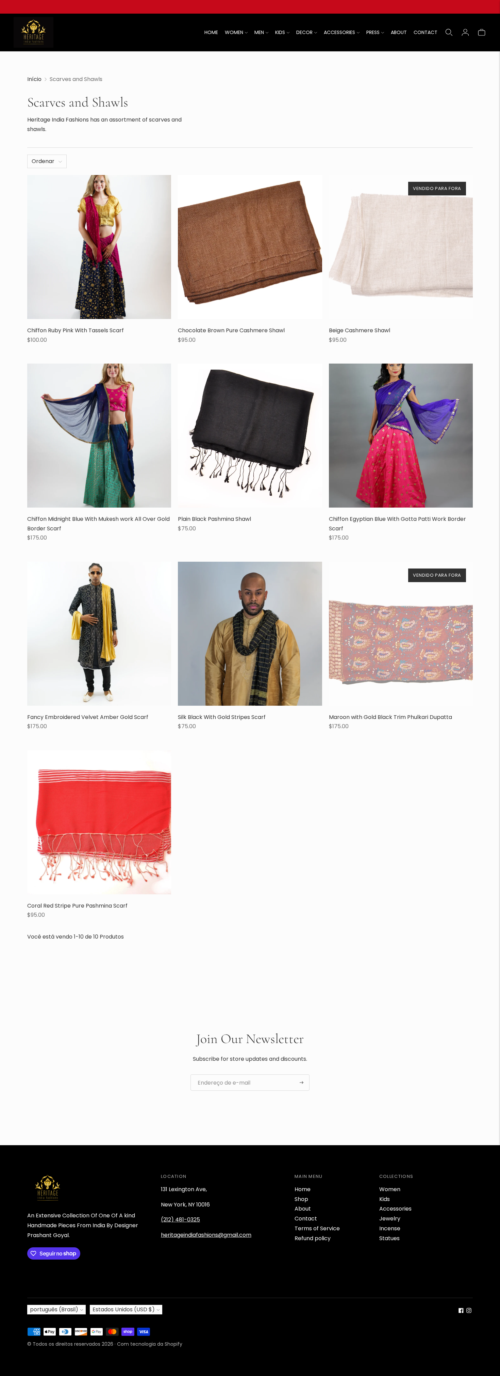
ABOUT (399, 32)
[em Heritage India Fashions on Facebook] (461, 1311)
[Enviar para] (301, 1082)
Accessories (395, 1209)
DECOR (304, 32)
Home (303, 1189)
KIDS (280, 32)
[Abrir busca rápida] (449, 32)
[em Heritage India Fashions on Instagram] (468, 1311)
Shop (301, 1199)
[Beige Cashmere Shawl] (401, 247)
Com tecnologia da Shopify (149, 1344)
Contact (306, 1218)
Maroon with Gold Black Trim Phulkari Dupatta (390, 717)
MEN (259, 32)
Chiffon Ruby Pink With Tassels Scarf (75, 330)
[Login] (465, 32)
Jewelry (389, 1218)
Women (389, 1189)
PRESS (373, 32)
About (303, 1209)
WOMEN (234, 32)
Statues (389, 1238)
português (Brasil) (54, 1309)
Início (34, 79)
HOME (211, 32)
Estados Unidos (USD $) (124, 1309)
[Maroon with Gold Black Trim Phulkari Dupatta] (401, 634)
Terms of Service (317, 1228)
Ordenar (43, 161)
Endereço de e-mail (221, 1074)
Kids (384, 1199)
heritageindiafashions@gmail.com (206, 1235)
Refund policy (313, 1238)
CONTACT (425, 32)
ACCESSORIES (339, 32)
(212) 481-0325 (180, 1219)
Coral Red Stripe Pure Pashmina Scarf (77, 906)
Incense (389, 1228)
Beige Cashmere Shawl (359, 330)
